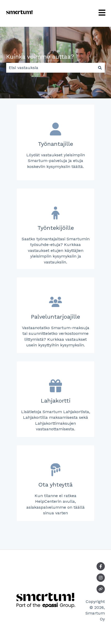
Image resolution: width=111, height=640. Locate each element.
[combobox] (50, 68)
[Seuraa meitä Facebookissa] (101, 566)
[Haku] (100, 68)
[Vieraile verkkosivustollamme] (101, 589)
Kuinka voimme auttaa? (40, 56)
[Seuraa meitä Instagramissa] (101, 578)
